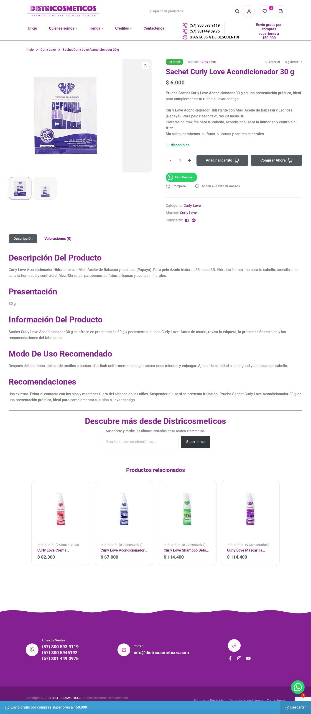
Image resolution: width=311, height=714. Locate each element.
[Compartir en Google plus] (193, 220)
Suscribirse (195, 442)
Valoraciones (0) (57, 238)
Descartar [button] (298, 707)
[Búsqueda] (237, 11)
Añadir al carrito (219, 160)
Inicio (30, 49)
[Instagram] (239, 658)
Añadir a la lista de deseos (221, 186)
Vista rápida (80, 509)
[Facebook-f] (230, 658)
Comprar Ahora (273, 160)
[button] (12, 129)
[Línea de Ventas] (32, 649)
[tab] (23, 238)
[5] (264, 11)
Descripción (23, 238)
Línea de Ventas (53, 640)
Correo (138, 646)
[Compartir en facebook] (187, 220)
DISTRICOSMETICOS (66, 698)
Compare (179, 186)
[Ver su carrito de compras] (280, 11)
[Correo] (123, 649)
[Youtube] (248, 658)
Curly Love (48, 49)
